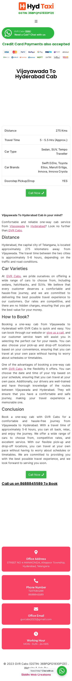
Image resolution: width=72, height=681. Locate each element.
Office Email (36, 615)
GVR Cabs (15, 230)
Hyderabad (38, 226)
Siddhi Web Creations (36, 674)
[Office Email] (36, 609)
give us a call (55, 332)
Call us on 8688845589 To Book (29, 483)
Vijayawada (17, 226)
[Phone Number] (36, 581)
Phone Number (36, 587)
